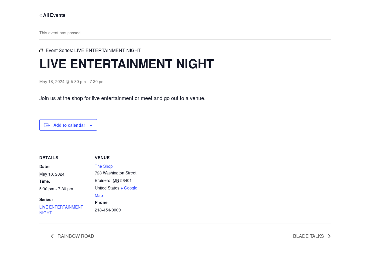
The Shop (104, 166)
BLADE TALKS (309, 236)
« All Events (52, 15)
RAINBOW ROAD (75, 236)
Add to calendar (69, 125)
